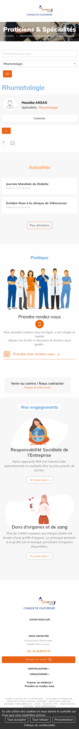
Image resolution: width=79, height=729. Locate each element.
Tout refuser (40, 719)
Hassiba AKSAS (34, 102)
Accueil (9, 36)
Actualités (39, 167)
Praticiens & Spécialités (35, 36)
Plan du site (50, 704)
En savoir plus (38, 480)
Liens (37, 704)
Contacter (39, 118)
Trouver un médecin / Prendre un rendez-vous (39, 684)
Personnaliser (64, 719)
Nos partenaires (45, 706)
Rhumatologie (65, 36)
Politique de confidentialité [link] (39, 725)
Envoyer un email (36, 659)
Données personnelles (18, 704)
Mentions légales (59, 701)
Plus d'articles (39, 225)
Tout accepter (16, 719)
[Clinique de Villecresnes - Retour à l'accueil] (39, 603)
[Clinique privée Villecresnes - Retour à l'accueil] (39, 10)
